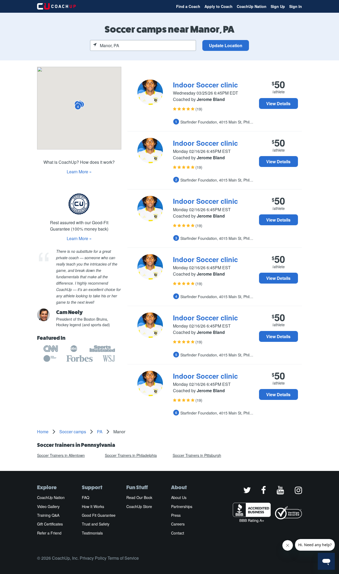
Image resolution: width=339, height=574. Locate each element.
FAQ (85, 497)
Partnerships (181, 506)
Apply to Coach (218, 6)
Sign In (295, 6)
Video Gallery (48, 506)
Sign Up (278, 6)
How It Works (93, 506)
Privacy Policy (93, 558)
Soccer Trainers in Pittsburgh (197, 455)
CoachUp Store (139, 506)
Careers (178, 524)
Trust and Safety (95, 524)
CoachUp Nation (251, 6)
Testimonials (92, 533)
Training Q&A (48, 515)
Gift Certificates (50, 524)
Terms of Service (123, 558)
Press (176, 515)
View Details (278, 103)
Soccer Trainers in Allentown (61, 455)
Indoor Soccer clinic (205, 85)
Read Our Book (139, 497)
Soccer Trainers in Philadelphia (131, 455)
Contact (177, 533)
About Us (178, 497)
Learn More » (79, 172)
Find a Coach (188, 6)
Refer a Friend (49, 533)
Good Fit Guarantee (98, 515)
